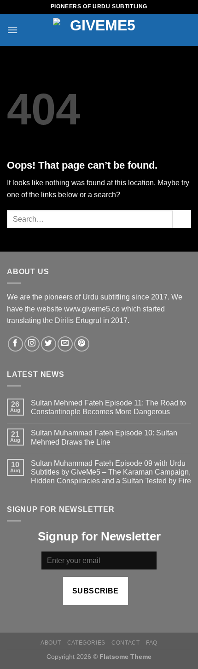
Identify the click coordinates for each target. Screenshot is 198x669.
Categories (86, 643)
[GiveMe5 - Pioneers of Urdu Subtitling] (99, 29)
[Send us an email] (65, 344)
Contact (125, 643)
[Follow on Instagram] (32, 344)
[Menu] (12, 29)
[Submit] (182, 219)
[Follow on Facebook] (15, 344)
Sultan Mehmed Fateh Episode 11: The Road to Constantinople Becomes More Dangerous (108, 407)
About (51, 643)
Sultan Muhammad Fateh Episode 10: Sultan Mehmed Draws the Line (104, 437)
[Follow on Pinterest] (81, 344)
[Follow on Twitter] (48, 344)
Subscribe (95, 591)
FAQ (151, 643)
